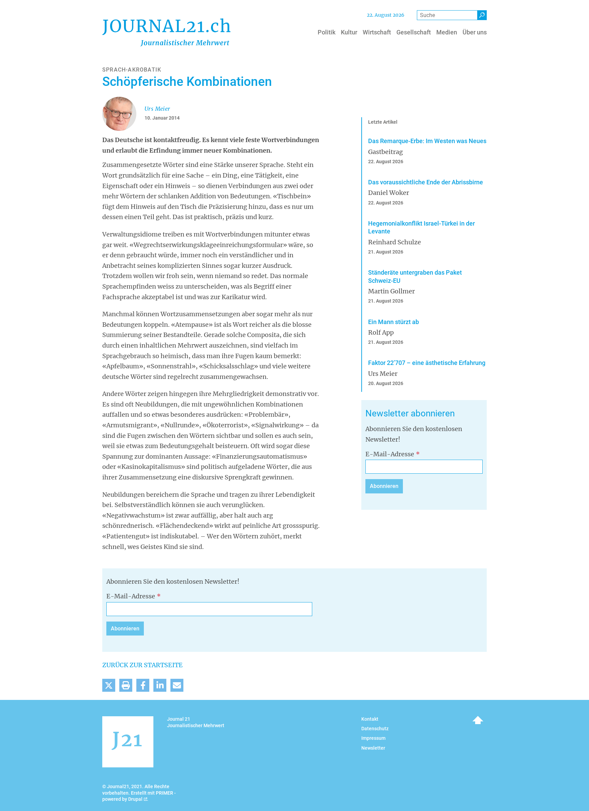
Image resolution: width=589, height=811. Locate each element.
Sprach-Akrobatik (131, 69)
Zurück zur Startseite (142, 665)
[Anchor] (361, 413)
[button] (108, 685)
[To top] (477, 720)
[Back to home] (166, 32)
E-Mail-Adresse (389, 454)
